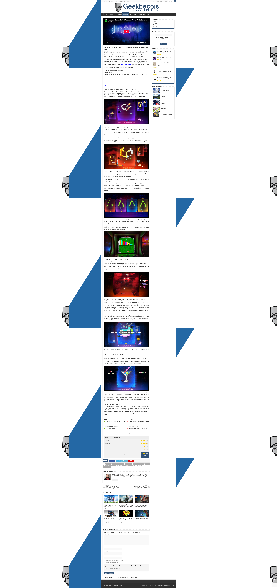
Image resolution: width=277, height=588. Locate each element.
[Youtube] (158, 1)
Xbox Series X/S (107, 467)
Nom (105, 547)
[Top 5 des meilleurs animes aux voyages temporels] (156, 90)
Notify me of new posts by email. (112, 562)
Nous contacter (104, 1)
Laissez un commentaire (141, 52)
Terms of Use (112, 566)
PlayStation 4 (118, 52)
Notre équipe (111, 1)
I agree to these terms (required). (113, 568)
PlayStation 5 (123, 52)
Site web (106, 556)
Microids (147, 463)
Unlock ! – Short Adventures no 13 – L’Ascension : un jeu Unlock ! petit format (164, 71)
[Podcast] (166, 1)
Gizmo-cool (149, 14)
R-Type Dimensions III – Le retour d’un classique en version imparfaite (141, 520)
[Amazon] (165, 1)
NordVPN (155, 26)
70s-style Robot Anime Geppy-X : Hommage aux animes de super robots (141, 505)
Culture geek (118, 14)
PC (113, 465)
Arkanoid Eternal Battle (117, 463)
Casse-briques (128, 463)
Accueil (103, 14)
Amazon (154, 21)
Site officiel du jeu (109, 83)
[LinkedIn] (157, 1)
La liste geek (128, 1)
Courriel (106, 551)
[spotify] (161, 1)
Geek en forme (142, 14)
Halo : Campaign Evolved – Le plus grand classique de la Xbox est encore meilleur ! (126, 505)
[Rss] (153, 1)
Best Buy (155, 23)
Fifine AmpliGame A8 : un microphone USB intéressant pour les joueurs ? (112, 487)
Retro (133, 465)
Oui (163, 40)
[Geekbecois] (138, 7)
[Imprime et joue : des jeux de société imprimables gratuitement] (156, 102)
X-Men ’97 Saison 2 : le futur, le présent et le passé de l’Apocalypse (126, 520)
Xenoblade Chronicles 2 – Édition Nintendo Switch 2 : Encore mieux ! (110, 505)
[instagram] (160, 1)
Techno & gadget (109, 14)
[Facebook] (154, 1)
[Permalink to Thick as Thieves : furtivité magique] (154, 58)
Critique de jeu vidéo (138, 463)
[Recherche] (175, 1)
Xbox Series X (132, 52)
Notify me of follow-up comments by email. (114, 560)
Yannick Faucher (108, 51)
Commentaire (107, 534)
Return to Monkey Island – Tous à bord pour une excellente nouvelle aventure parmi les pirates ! (140, 487)
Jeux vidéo (125, 14)
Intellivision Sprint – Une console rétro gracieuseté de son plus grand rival (110, 520)
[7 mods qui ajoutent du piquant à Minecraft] (156, 96)
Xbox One (127, 52)
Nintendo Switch (112, 52)
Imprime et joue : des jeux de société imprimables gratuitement (167, 102)
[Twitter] (156, 1)
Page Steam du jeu (109, 85)
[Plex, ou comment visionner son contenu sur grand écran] (156, 114)
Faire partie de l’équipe (120, 1)
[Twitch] (163, 1)
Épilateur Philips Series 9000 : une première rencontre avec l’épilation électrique (164, 64)
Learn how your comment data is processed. (129, 577)
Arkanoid (108, 463)
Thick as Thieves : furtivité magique (164, 57)
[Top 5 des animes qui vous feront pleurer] (156, 109)
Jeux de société (133, 14)
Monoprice (155, 24)
